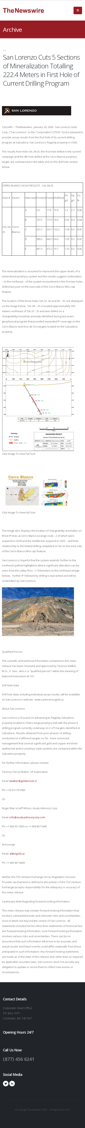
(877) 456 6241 (18, 1059)
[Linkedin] (12, 1083)
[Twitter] (5, 1083)
